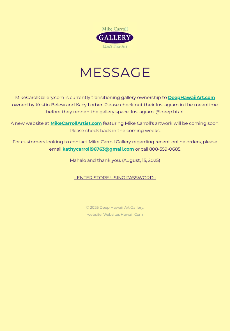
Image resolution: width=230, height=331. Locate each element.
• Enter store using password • (115, 177)
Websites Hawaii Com (123, 214)
